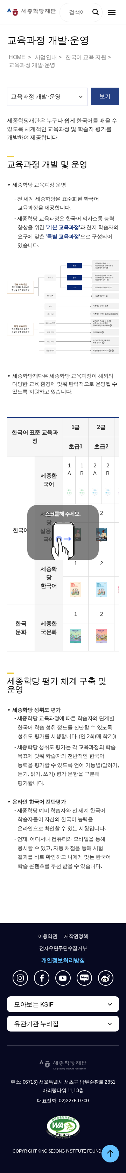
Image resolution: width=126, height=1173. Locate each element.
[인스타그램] (20, 978)
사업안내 (46, 57)
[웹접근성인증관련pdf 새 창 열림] (63, 1128)
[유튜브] (63, 978)
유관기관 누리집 (36, 1023)
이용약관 (47, 936)
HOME (17, 57)
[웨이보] (105, 978)
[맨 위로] (110, 1153)
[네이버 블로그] (84, 978)
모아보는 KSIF (34, 1004)
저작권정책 (76, 936)
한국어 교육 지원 (85, 57)
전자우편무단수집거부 (63, 948)
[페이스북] (41, 978)
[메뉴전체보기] (111, 12)
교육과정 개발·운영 (32, 65)
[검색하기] (95, 12)
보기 (104, 96)
